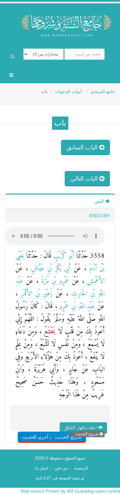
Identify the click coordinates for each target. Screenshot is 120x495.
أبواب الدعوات (69, 91)
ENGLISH (99, 215)
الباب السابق (83, 147)
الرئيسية (81, 468)
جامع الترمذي (103, 91)
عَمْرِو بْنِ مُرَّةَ (54, 281)
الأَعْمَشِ (94, 281)
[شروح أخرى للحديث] (50, 423)
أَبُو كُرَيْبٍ (62, 256)
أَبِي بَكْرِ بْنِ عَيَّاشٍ (49, 269)
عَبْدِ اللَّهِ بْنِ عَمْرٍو (76, 306)
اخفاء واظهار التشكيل (81, 428)
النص (99, 201)
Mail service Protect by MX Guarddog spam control (70, 491)
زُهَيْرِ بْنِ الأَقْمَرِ (35, 294)
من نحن (61, 468)
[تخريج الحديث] (76, 423)
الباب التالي (84, 178)
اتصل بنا (41, 468)
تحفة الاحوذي (55, 434)
